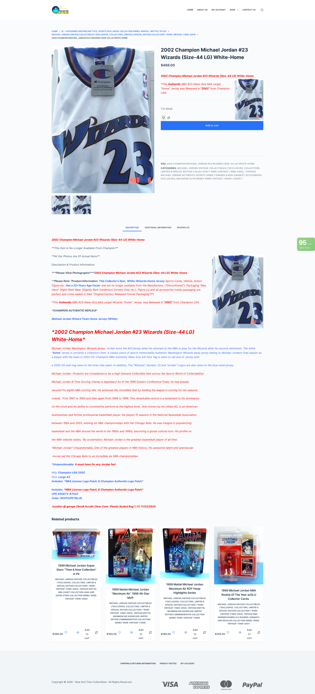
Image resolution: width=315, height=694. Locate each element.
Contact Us (249, 10)
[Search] (262, 10)
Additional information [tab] (158, 227)
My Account (219, 10)
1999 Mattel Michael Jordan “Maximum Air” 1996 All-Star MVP (130, 593)
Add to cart (212, 125)
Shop (232, 10)
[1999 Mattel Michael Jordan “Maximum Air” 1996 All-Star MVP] (130, 555)
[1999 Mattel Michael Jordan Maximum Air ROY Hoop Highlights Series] (184, 552)
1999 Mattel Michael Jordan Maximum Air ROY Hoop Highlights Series (184, 588)
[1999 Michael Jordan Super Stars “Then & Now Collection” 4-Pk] (76, 543)
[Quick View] (78, 634)
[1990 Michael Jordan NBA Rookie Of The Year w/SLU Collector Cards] (238, 555)
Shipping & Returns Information (138, 663)
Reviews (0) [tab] (183, 227)
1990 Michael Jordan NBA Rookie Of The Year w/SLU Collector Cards (238, 594)
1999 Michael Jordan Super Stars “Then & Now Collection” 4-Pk (76, 570)
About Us (202, 10)
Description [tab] (132, 227)
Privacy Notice (168, 663)
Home (190, 10)
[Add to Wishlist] (163, 118)
